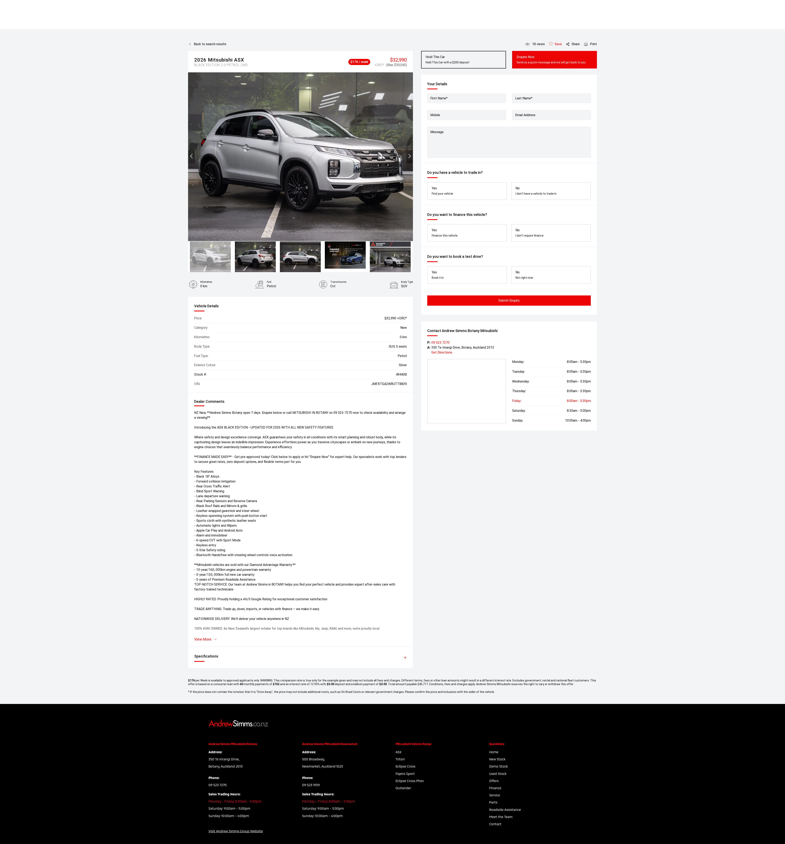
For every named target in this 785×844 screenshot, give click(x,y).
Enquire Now (551, 59)
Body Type (407, 282)
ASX (398, 752)
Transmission (338, 282)
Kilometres (206, 282)
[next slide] (409, 156)
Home (493, 752)
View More (202, 639)
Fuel (269, 282)
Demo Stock (498, 766)
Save (558, 44)
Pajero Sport (405, 774)
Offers (494, 781)
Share (576, 44)
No (536, 190)
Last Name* (523, 98)
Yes (442, 190)
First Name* (438, 98)
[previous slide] (191, 156)
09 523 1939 (311, 785)
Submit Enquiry (509, 300)
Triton (400, 759)
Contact (495, 824)
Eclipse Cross (405, 766)
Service (494, 795)
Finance (495, 788)
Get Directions (441, 352)
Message (437, 132)
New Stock (497, 759)
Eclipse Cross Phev (410, 781)
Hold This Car (447, 59)
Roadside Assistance (505, 809)
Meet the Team (500, 817)
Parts (493, 802)
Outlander (403, 788)
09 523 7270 (440, 343)
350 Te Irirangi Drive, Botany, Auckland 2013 (462, 347)
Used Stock (497, 774)
